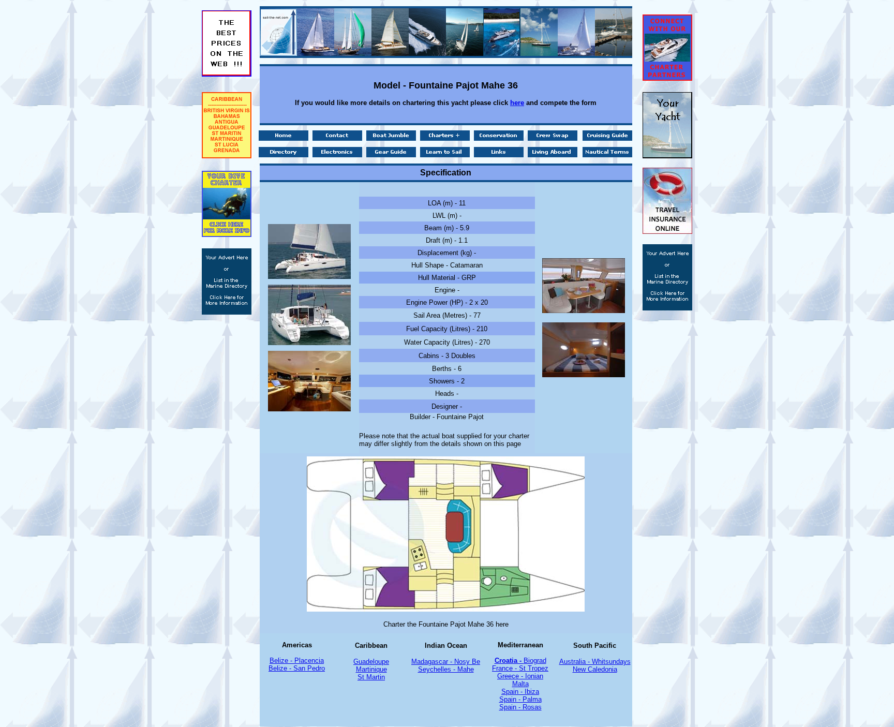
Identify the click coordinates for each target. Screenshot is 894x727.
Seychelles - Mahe (446, 669)
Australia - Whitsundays (595, 661)
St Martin (371, 677)
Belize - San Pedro (297, 668)
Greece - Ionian (520, 676)
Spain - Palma (520, 699)
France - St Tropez (520, 668)
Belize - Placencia (297, 660)
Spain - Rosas (520, 707)
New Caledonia (595, 669)
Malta (520, 684)
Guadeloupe (371, 661)
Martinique (371, 669)
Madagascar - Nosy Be (445, 661)
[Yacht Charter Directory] (667, 307)
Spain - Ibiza (520, 691)
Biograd (535, 660)
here (517, 103)
